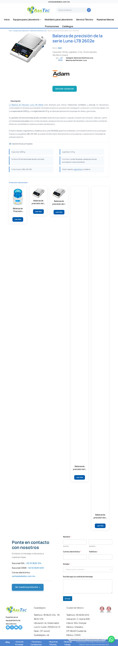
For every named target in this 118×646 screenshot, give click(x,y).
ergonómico (78, 169)
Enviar (67, 598)
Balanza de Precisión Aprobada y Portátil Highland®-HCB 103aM (18, 210)
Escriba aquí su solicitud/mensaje (78, 577)
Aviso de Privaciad (19, 643)
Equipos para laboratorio (21, 31)
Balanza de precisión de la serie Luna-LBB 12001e (38, 202)
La (26, 105)
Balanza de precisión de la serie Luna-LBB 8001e (79, 468)
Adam (60, 48)
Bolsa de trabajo (68, 643)
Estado (66, 564)
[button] (42, 37)
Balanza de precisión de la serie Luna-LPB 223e (100, 516)
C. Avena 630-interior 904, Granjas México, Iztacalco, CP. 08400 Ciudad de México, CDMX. (78, 627)
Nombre (66, 546)
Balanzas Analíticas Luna (38, 31)
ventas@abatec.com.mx (59, 1)
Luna (85, 60)
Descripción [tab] (16, 101)
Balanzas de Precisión (74, 60)
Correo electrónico (72, 552)
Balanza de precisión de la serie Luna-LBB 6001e (59, 202)
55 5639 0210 (82, 614)
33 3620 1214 (49, 614)
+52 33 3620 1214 (33, 563)
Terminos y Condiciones (36, 643)
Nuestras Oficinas (53, 643)
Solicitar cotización (64, 88)
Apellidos (92, 546)
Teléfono (93, 552)
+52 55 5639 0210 (36, 567)
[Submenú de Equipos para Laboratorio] (40, 19)
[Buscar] (89, 10)
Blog (8, 642)
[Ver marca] (80, 73)
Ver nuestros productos (27, 587)
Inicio (10, 31)
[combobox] (87, 569)
